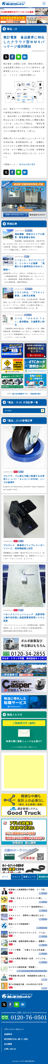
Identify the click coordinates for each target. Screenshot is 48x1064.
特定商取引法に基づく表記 (16, 1039)
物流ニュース (29, 877)
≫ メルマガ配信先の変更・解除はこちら (24, 747)
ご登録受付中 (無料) (24, 723)
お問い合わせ (10, 1049)
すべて (5, 877)
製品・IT (12, 29)
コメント (16, 877)
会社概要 (8, 1044)
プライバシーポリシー (14, 1029)
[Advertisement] (24, 771)
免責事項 (8, 1034)
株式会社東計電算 (27, 164)
